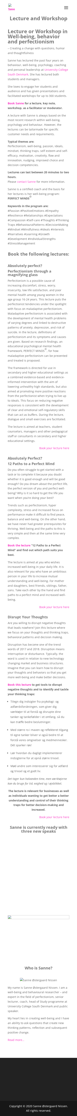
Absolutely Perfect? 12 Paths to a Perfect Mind (38, 878)
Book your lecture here (54, 448)
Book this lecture (19, 684)
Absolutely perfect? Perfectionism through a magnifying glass (34, 852)
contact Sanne (26, 182)
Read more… (16, 1040)
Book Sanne (16, 103)
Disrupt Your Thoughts (38, 897)
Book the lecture (19, 545)
